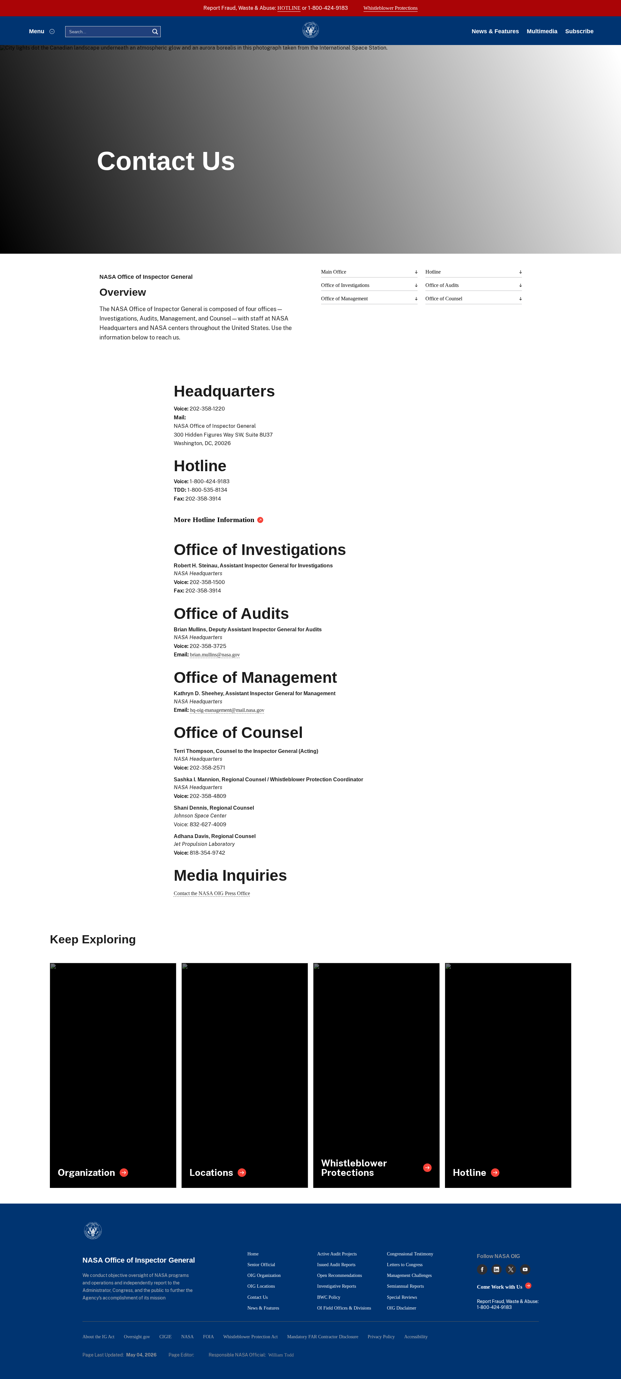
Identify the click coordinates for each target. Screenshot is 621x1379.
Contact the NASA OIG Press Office (212, 893)
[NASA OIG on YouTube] (525, 1269)
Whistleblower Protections (390, 8)
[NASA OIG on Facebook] (482, 1269)
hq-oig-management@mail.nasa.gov (227, 710)
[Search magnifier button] (155, 31)
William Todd (281, 1354)
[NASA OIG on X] (511, 1269)
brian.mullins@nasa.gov (215, 654)
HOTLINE (289, 8)
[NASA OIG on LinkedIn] (496, 1269)
